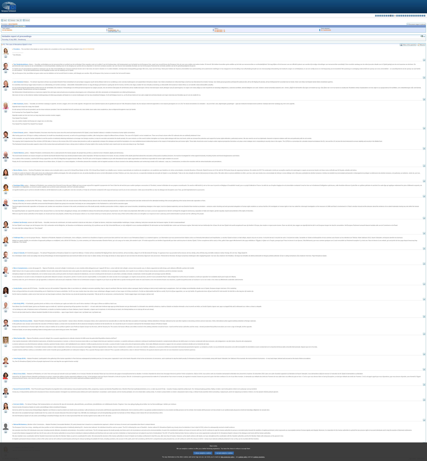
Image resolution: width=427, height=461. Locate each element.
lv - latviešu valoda (401, 15)
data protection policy (228, 457)
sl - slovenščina (420, 15)
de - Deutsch (384, 15)
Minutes (422, 44)
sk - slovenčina (418, 15)
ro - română (416, 15)
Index (4, 20)
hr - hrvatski (397, 15)
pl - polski (412, 15)
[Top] (424, 60)
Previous (12, 20)
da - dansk (382, 15)
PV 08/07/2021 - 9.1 (113, 30)
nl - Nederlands (410, 15)
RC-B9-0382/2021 (7, 30)
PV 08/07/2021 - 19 (220, 31)
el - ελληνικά (388, 15)
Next (18, 20)
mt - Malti (407, 15)
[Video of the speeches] (5, 57)
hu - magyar (405, 15)
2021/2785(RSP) (12, 24)
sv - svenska (424, 15)
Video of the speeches (409, 44)
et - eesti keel (386, 15)
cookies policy (243, 457)
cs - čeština (380, 15)
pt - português (414, 15)
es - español (378, 15)
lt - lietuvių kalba (403, 15)
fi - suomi (422, 15)
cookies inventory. (259, 457)
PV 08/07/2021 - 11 (220, 30)
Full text (27, 20)
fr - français (393, 15)
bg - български (376, 15)
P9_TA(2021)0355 (326, 30)
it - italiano (399, 15)
